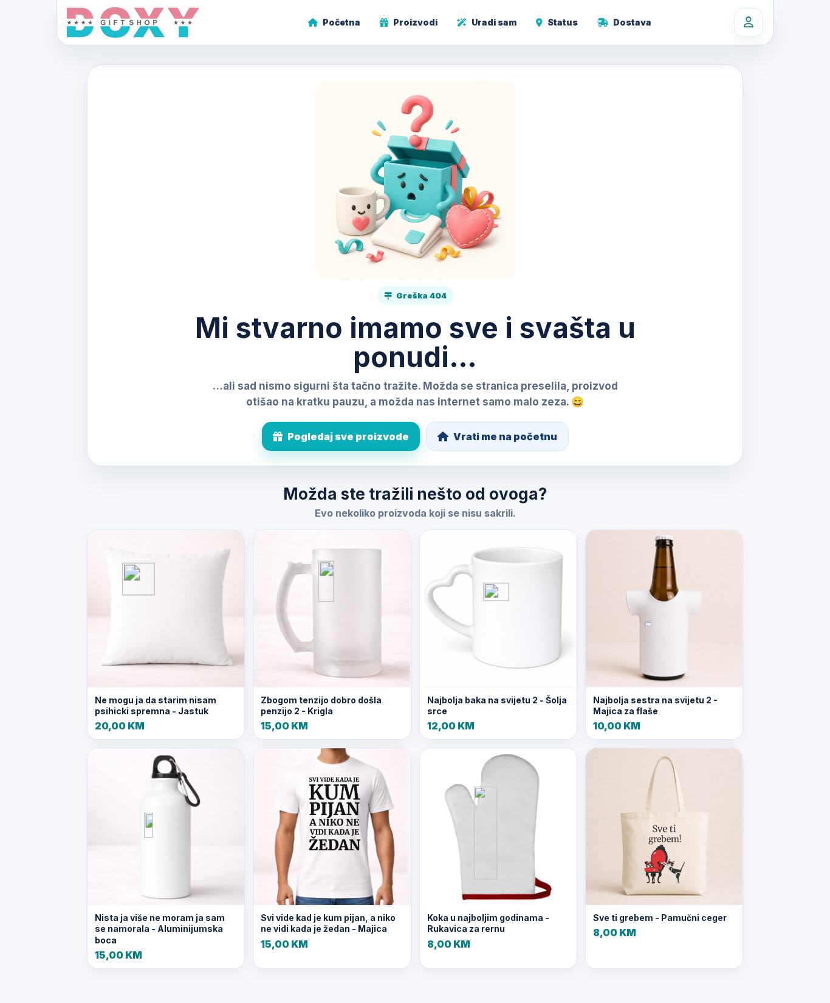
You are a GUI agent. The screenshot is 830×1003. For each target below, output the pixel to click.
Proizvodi (415, 22)
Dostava (632, 22)
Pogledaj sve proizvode (348, 436)
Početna (341, 22)
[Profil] (748, 22)
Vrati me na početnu (505, 436)
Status (562, 22)
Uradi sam (494, 22)
